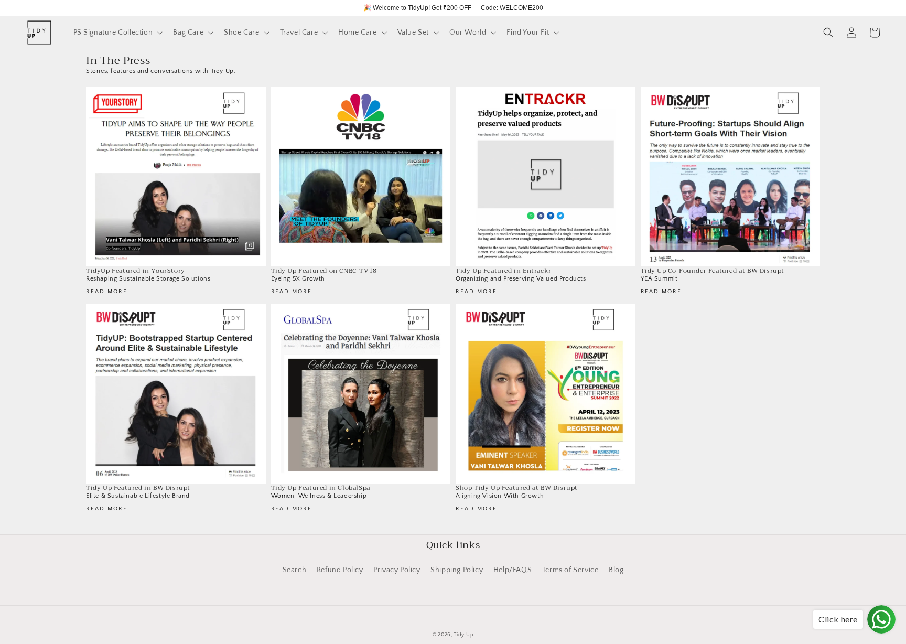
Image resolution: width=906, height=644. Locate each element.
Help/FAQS (512, 570)
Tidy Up (463, 635)
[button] (117, 33)
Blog (616, 570)
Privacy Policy (396, 570)
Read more (106, 292)
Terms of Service (570, 570)
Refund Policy (340, 570)
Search (295, 570)
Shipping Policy (456, 570)
